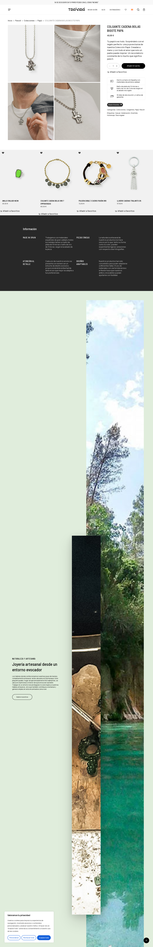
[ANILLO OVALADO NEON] (19, 174)
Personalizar (14, 938)
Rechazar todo (28, 938)
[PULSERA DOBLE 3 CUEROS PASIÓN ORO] (95, 174)
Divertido (134, 113)
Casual (117, 113)
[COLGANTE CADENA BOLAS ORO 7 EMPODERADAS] (57, 174)
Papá (40, 20)
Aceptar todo (44, 938)
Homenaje (111, 115)
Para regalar (120, 115)
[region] (29, 927)
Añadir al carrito (133, 66)
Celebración (125, 113)
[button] (9, 10)
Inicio (10, 20)
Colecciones (29, 20)
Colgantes (130, 110)
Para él (18, 20)
